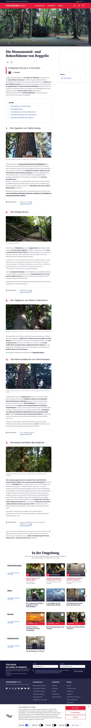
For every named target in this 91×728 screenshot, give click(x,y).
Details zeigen (75, 725)
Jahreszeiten (55, 694)
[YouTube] (22, 688)
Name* (34, 664)
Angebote (69, 694)
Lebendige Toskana (38, 694)
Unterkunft (70, 691)
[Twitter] (10, 688)
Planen (69, 682)
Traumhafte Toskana (39, 691)
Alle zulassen (75, 707)
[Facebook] (7, 688)
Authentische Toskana (39, 688)
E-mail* (62, 664)
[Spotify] (28, 688)
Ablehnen (75, 717)
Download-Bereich (72, 699)
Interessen (55, 688)
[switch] (41, 725)
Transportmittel (71, 688)
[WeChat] (25, 688)
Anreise (69, 685)
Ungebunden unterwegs (40, 699)
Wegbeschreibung (26, 204)
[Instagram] (13, 688)
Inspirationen (38, 682)
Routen (54, 691)
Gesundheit (70, 702)
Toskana (54, 685)
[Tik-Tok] (15, 688)
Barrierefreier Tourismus (74, 697)
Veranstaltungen (56, 697)
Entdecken (55, 682)
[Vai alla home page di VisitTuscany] (15, 5)
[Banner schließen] (88, 706)
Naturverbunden (37, 697)
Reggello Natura (38, 352)
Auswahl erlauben (75, 712)
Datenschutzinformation (47, 670)
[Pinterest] (19, 688)
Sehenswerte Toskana (39, 685)
